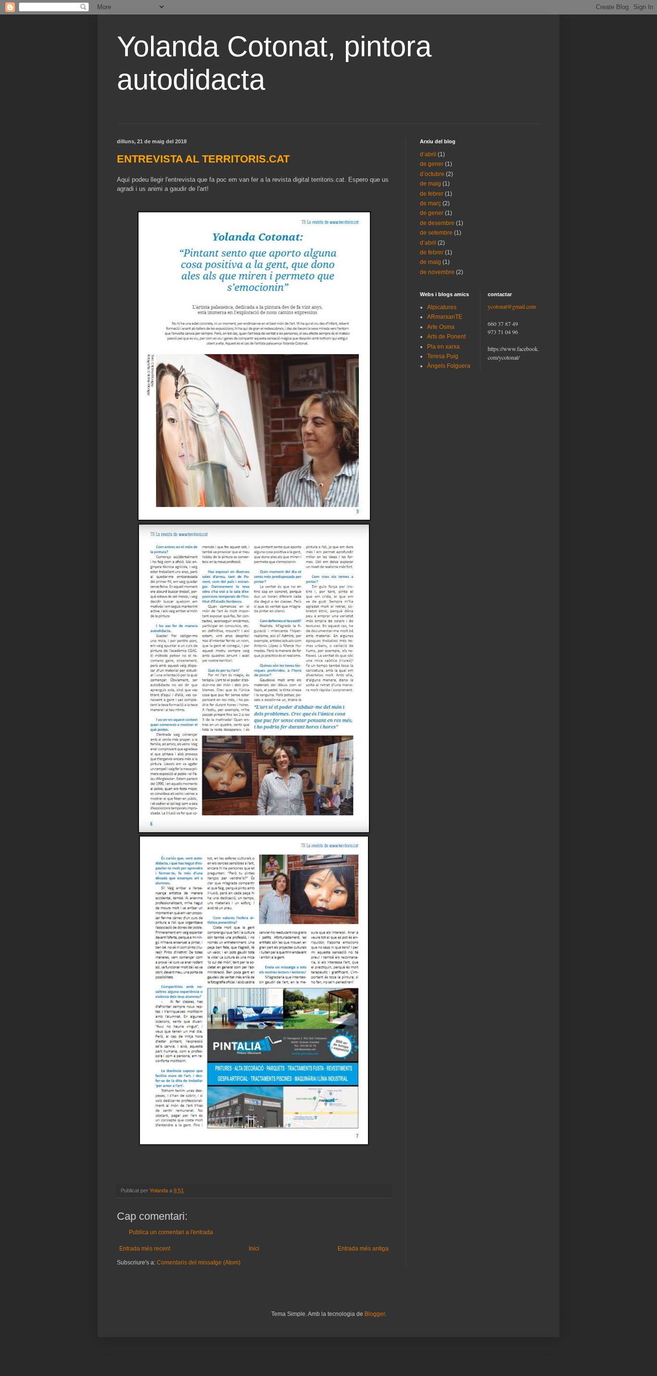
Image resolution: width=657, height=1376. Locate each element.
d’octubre (432, 174)
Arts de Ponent (446, 336)
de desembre (437, 223)
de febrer (431, 193)
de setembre (436, 232)
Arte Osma (441, 327)
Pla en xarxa (443, 346)
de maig (430, 183)
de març (430, 203)
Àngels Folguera (448, 366)
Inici (254, 1248)
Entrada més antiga (363, 1248)
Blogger (375, 1314)
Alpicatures (441, 307)
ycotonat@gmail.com (512, 306)
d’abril (428, 154)
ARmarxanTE (444, 316)
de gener (431, 164)
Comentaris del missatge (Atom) (198, 1262)
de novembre (437, 272)
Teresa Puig (442, 356)
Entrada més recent (144, 1248)
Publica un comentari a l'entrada (171, 1232)
